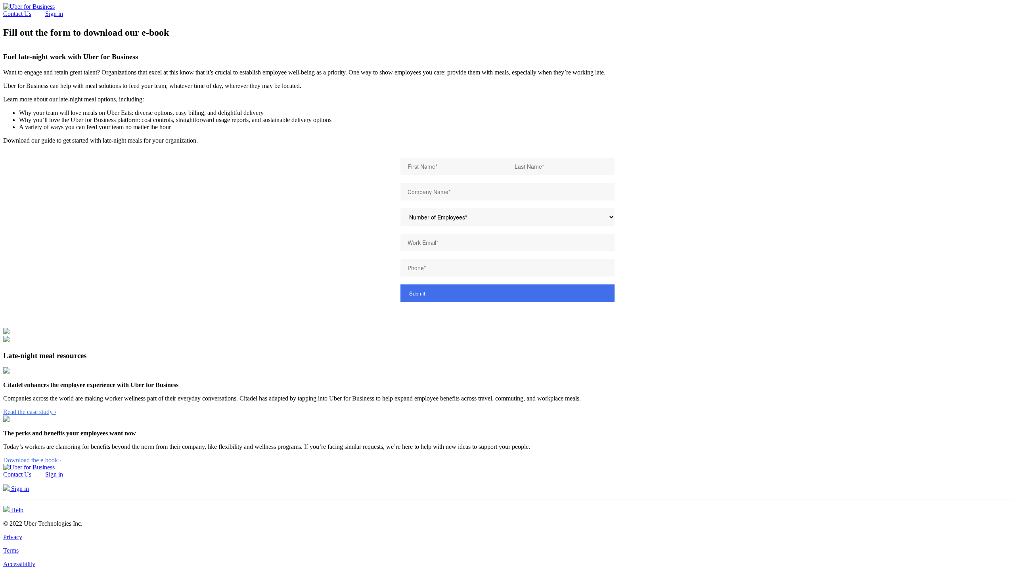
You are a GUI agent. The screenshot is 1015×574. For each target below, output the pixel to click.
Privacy (12, 537)
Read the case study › (29, 411)
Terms (11, 550)
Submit (417, 293)
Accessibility (19, 564)
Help (16, 510)
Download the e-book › (32, 460)
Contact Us (17, 13)
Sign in (54, 13)
